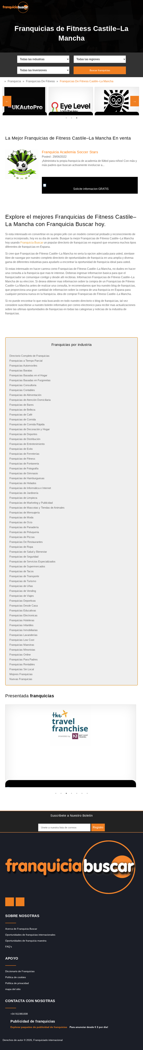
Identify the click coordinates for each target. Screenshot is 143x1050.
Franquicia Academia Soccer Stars (70, 152)
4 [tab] (71, 793)
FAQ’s (8, 946)
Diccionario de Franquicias (20, 971)
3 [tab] (76, 118)
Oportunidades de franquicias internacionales (30, 934)
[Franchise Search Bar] (129, 6)
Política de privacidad (17, 983)
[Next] (134, 101)
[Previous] (7, 101)
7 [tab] (87, 793)
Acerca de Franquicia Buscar (21, 928)
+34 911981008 (19, 1013)
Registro (98, 827)
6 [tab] (82, 793)
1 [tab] (66, 118)
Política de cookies (15, 977)
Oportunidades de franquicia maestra (25, 940)
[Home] (3, 81)
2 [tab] (71, 118)
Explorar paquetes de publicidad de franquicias (38, 1027)
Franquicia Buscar (31, 242)
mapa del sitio (13, 989)
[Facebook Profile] (20, 901)
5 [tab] (76, 793)
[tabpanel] (117, 101)
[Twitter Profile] (9, 901)
